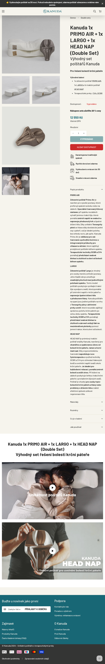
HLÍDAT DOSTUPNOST (86, 147)
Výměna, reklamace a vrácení (67, 615)
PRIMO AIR (96, 81)
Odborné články (61, 638)
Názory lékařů (8, 629)
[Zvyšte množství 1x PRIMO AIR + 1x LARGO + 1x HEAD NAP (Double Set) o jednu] (84, 133)
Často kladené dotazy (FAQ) (14, 638)
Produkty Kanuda (9, 634)
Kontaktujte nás (61, 606)
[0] (100, 11)
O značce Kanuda (62, 629)
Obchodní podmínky (11, 658)
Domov (73, 18)
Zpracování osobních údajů (37, 658)
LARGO (79, 85)
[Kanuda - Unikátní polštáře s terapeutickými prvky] (52, 11)
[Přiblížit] (56, 21)
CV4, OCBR (97, 93)
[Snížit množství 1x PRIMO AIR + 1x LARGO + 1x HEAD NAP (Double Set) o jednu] (73, 133)
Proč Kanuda (60, 634)
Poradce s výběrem (63, 611)
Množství (74, 127)
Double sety (86, 18)
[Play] (52, 550)
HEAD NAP (79, 89)
